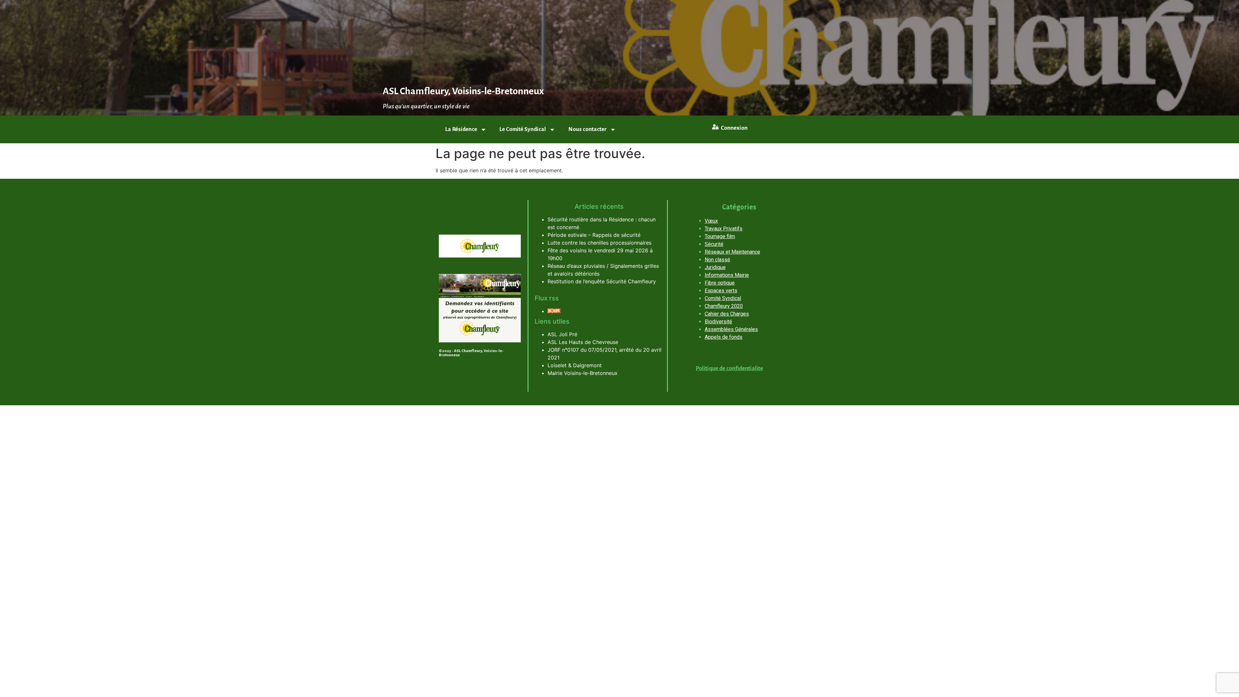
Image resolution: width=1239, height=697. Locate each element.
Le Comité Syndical (522, 129)
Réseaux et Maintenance (732, 252)
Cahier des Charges (727, 314)
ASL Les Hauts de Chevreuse (583, 342)
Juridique (715, 267)
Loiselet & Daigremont (575, 365)
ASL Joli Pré (562, 334)
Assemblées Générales (731, 329)
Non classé (717, 260)
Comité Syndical (723, 298)
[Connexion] (715, 127)
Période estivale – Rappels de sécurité (594, 235)
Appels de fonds (723, 337)
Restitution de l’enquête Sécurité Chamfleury (602, 281)
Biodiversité (718, 321)
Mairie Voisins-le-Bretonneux (583, 373)
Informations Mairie (727, 275)
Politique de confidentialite (729, 368)
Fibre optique (720, 283)
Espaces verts (721, 291)
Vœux (711, 221)
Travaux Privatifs (723, 229)
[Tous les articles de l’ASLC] (554, 311)
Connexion (734, 128)
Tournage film (720, 236)
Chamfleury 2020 (724, 306)
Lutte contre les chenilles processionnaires (599, 242)
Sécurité (714, 244)
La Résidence (461, 129)
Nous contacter (587, 129)
